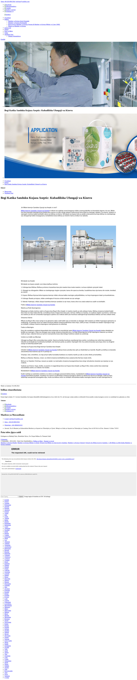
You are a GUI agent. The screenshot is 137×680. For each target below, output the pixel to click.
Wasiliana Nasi (8, 34)
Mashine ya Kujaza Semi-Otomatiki (18, 21)
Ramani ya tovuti (49, 441)
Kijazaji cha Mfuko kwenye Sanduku (97, 443)
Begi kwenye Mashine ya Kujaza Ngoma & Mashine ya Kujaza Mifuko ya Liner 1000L (34, 24)
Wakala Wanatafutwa (14, 36)
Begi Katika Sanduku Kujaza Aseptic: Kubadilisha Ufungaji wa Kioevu (25, 184)
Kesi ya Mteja (8, 31)
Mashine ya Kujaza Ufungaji (76, 443)
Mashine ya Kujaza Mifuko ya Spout (28, 443)
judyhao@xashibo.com (22, 1)
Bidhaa (6, 19)
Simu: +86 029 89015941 (12, 422)
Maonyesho (7, 191)
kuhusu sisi (7, 28)
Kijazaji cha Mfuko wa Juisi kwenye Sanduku (53, 443)
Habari (6, 29)
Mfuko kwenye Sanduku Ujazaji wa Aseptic (35, 210)
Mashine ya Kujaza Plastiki (9, 443)
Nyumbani (7, 18)
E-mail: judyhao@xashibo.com (13, 419)
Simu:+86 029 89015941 (8, 1)
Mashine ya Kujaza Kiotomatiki (17, 23)
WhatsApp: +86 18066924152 (13, 425)
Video (6, 33)
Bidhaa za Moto (38, 441)
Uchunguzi (4, 439)
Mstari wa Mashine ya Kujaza (17, 26)
